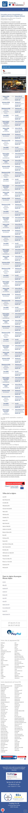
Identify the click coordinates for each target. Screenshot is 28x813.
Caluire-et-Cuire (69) (7, 529)
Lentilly (2, 678)
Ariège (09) (3, 690)
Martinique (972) (18, 697)
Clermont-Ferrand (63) (7, 508)
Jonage (2, 675)
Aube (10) (2, 691)
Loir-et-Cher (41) (18, 684)
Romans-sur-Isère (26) (7, 561)
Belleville (2, 645)
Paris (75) (16, 715)
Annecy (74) (5, 520)
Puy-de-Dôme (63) (6, 607)
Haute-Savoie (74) (6, 614)
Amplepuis (3, 642)
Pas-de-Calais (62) (18, 716)
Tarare (16, 669)
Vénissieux (17, 675)
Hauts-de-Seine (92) (4, 741)
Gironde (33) (3, 725)
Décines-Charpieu (4, 660)
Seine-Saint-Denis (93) (19, 729)
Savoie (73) (5, 611)
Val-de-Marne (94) (18, 738)
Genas (2, 667)
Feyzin (2, 663)
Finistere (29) (3, 721)
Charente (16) (3, 700)
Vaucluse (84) (17, 741)
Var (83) (16, 740)
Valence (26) (5, 511)
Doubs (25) (3, 715)
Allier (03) (5, 585)
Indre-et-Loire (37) (4, 747)
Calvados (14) (3, 699)
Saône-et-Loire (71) (18, 724)
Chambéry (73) (6, 517)
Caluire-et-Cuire (4, 650)
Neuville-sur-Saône (18, 650)
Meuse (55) (17, 703)
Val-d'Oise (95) (17, 737)
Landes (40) (3, 751)
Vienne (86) (17, 744)
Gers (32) (2, 724)
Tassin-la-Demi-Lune (18, 670)
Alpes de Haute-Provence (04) (6, 685)
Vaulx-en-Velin (17, 673)
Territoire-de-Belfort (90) (19, 735)
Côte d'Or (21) (3, 707)
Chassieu (2, 654)
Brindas (2, 647)
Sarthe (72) (17, 725)
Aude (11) (2, 693)
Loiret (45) (16, 687)
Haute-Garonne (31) (4, 732)
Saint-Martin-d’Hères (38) (8, 544)
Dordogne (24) (3, 713)
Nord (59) (16, 709)
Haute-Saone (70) (4, 735)
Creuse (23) (3, 710)
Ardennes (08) (3, 688)
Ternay (16, 672)
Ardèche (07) (5, 588)
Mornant (16, 648)
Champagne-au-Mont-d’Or (6, 651)
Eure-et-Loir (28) (4, 719)
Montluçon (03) (6, 538)
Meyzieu (16, 645)
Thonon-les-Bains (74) (7, 558)
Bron (2, 648)
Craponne (3, 657)
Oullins (16, 651)
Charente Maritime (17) (5, 702)
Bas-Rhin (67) (3, 696)
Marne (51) (17, 696)
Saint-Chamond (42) (7, 547)
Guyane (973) (3, 728)
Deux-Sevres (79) (4, 712)
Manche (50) (17, 694)
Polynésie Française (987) (19, 718)
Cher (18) (2, 703)
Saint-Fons (17, 660)
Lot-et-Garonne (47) (18, 690)
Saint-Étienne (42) (6, 499)
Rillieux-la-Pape (17, 654)
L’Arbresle (16, 644)
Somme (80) (17, 731)
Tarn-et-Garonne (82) (18, 734)
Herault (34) (3, 743)
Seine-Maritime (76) (18, 728)
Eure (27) (2, 718)
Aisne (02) (3, 684)
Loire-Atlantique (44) (18, 685)
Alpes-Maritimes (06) (5, 687)
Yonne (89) (17, 748)
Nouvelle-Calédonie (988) (19, 710)
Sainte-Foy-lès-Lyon (18, 667)
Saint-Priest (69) (6, 523)
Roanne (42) (5, 541)
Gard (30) (2, 722)
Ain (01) (4, 582)
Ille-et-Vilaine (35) (4, 744)
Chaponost (3, 653)
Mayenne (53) (17, 699)
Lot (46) (16, 688)
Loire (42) (4, 601)
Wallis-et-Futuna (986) (19, 747)
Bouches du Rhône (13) (5, 697)
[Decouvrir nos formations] (14, 485)
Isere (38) (4, 598)
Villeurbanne (17, 678)
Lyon (15, 642)
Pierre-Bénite (17, 653)
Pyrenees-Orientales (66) (19, 721)
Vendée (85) (17, 743)
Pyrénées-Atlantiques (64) (19, 719)
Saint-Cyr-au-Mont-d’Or (19, 657)
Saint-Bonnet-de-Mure (19, 656)
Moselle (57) (17, 706)
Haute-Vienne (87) (4, 737)
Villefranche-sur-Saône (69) (8, 552)
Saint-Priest (17, 664)
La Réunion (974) (4, 750)
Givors (2, 669)
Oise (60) (16, 712)
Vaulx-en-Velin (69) (6, 526)
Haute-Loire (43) (6, 604)
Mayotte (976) (17, 700)
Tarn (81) (16, 732)
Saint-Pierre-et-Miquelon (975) (20, 722)
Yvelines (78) (17, 750)
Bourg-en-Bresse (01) (7, 532)
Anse (2, 644)
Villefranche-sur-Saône (19, 676)
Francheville (3, 666)
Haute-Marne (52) (4, 734)
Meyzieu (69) (5, 567)
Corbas (2, 656)
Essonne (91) (3, 716)
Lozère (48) (17, 691)
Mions (16, 647)
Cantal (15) (5, 591)
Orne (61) (16, 713)
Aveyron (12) (3, 694)
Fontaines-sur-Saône (5, 664)
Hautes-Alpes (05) (4, 738)
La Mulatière (3, 676)
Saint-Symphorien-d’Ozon (19, 666)
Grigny (2, 672)
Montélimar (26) (6, 555)
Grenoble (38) (5, 502)
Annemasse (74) (6, 564)
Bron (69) (4, 535)
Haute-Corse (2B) (4, 731)
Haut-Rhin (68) (3, 729)
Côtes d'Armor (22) (4, 709)
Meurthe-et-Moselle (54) (19, 702)
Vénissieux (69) (6, 514)
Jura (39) (2, 748)
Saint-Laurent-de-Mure (19, 663)
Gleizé (2, 670)
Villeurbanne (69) (6, 505)
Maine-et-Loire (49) (18, 693)
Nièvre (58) (17, 707)
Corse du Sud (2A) (4, 706)
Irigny (2, 673)
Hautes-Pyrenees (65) (5, 740)
